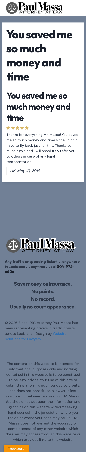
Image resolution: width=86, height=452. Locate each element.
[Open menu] (77, 8)
